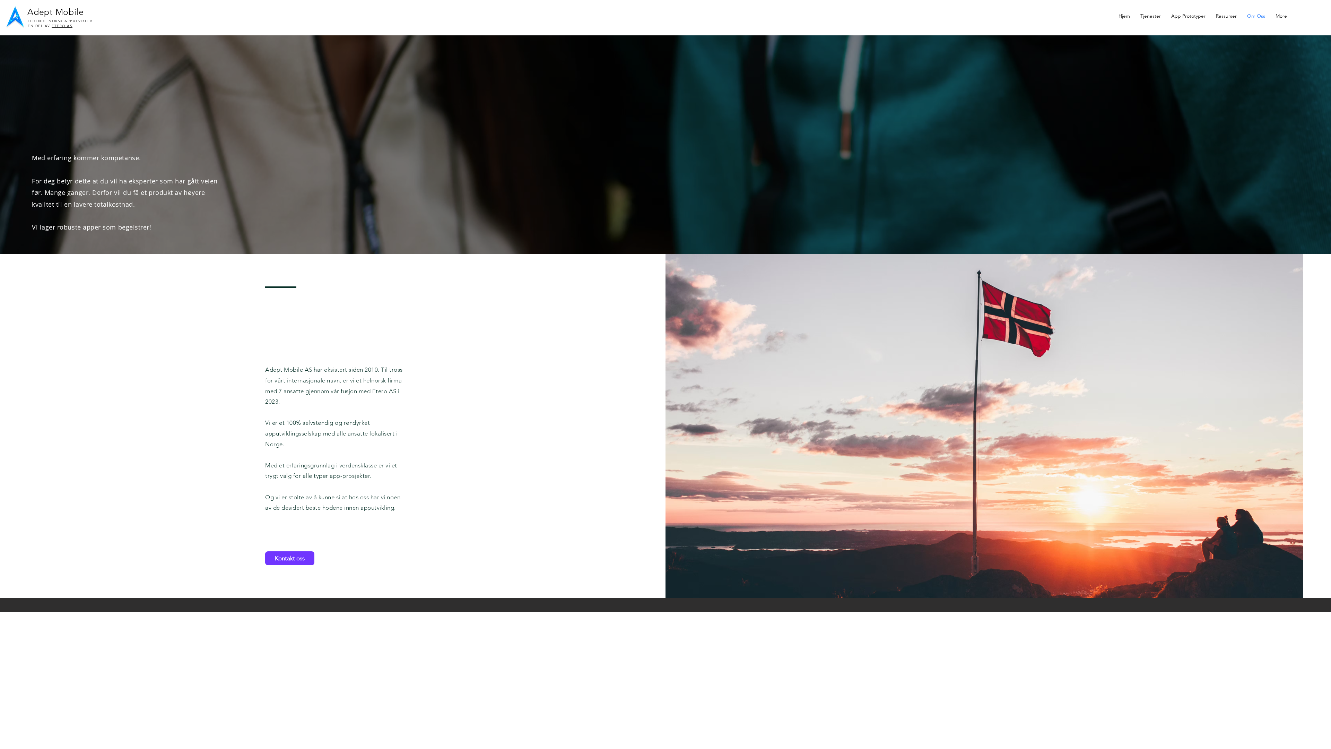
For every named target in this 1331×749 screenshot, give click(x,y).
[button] (1226, 16)
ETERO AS (62, 26)
